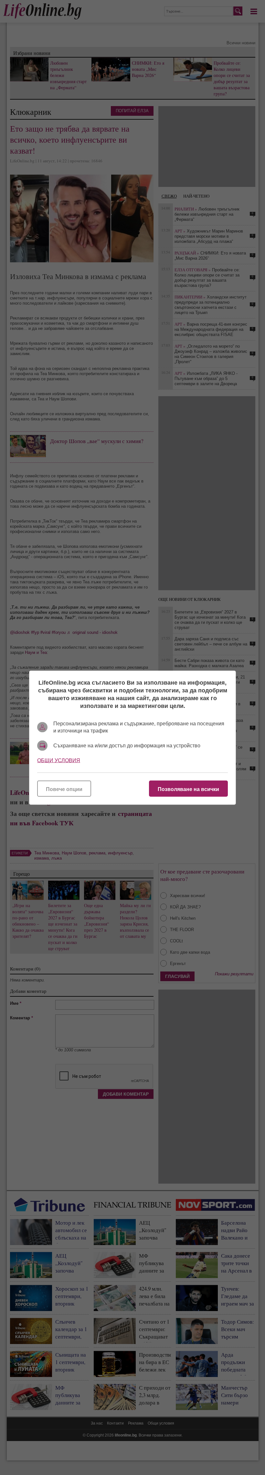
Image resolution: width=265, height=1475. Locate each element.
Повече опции (64, 789)
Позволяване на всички (188, 789)
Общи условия (58, 760)
